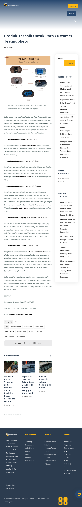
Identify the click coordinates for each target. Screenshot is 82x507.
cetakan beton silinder (28, 145)
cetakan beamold (16, 326)
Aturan (8, 485)
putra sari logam (9, 336)
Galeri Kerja (29, 448)
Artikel (16, 322)
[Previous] (47, 356)
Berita (12, 405)
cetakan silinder (9, 331)
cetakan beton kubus (23, 177)
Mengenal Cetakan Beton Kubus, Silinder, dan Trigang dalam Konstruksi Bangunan (67, 149)
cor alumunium (21, 331)
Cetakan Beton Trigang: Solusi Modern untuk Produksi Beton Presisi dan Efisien (67, 89)
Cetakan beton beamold (17, 246)
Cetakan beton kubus (16, 161)
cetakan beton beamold (35, 252)
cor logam (39, 331)
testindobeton (21, 336)
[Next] (50, 356)
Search (60, 59)
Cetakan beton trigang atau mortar (22, 217)
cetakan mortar (39, 326)
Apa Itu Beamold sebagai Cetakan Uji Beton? (66, 120)
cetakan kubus (28, 326)
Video (27, 454)
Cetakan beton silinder (17, 139)
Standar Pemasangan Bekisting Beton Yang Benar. (66, 132)
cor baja (31, 331)
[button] (75, 21)
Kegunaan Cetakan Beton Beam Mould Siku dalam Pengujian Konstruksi (67, 106)
